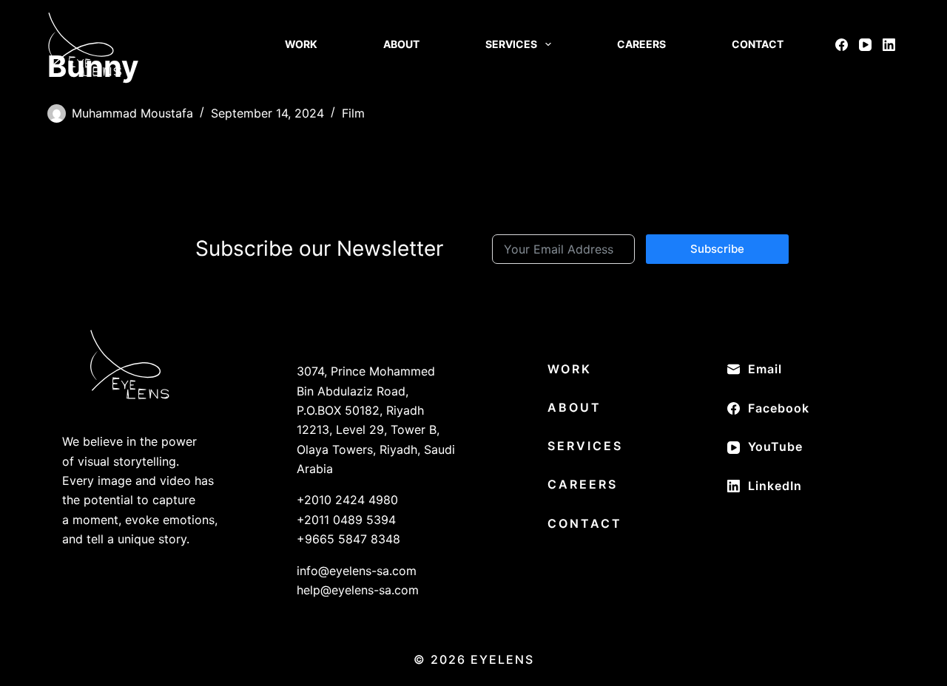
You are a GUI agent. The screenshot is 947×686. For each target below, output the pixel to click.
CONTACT (757, 44)
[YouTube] (865, 44)
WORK (301, 44)
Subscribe (717, 249)
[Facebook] (841, 44)
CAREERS (641, 44)
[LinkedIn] (889, 44)
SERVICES (511, 44)
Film (353, 113)
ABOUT (401, 44)
